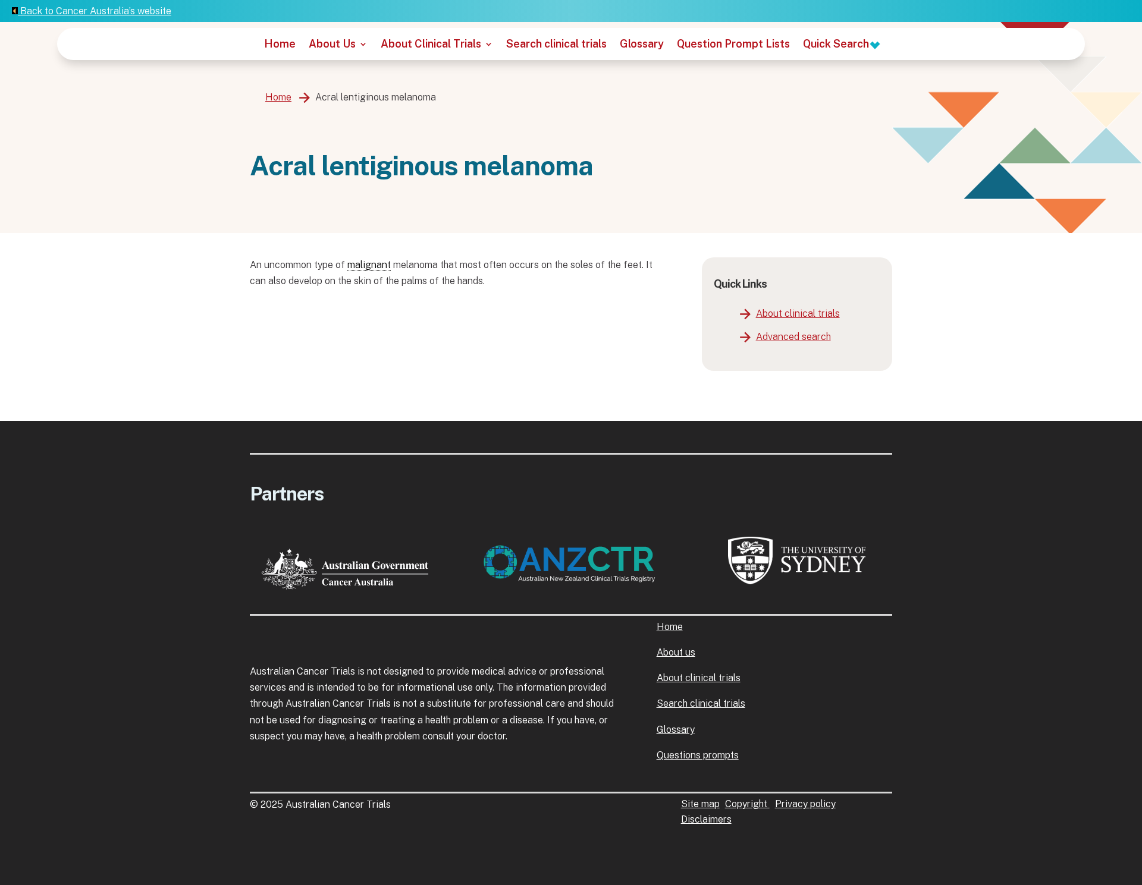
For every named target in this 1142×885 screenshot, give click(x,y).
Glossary (642, 45)
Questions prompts (698, 755)
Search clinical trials (556, 45)
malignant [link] (369, 264)
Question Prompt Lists (733, 45)
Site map (700, 804)
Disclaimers (706, 819)
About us (676, 652)
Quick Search (837, 45)
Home (280, 45)
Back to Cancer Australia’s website (94, 11)
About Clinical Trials (431, 45)
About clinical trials (798, 313)
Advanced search (793, 336)
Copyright (747, 804)
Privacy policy (805, 804)
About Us (332, 45)
